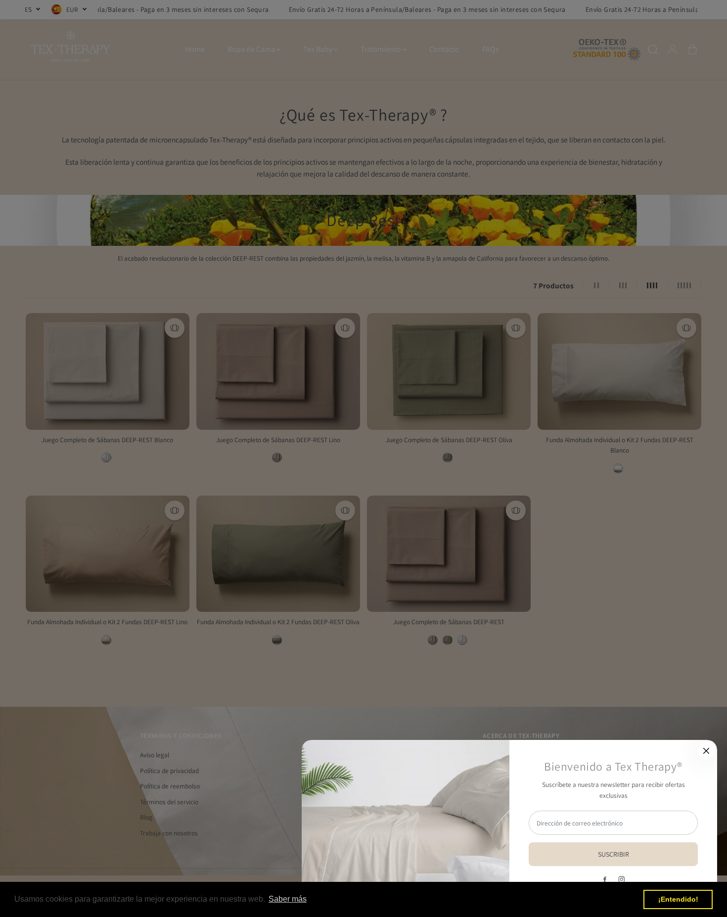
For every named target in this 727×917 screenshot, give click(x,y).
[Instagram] (621, 879)
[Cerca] (706, 751)
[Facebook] (604, 879)
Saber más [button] (288, 899)
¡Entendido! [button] (678, 899)
